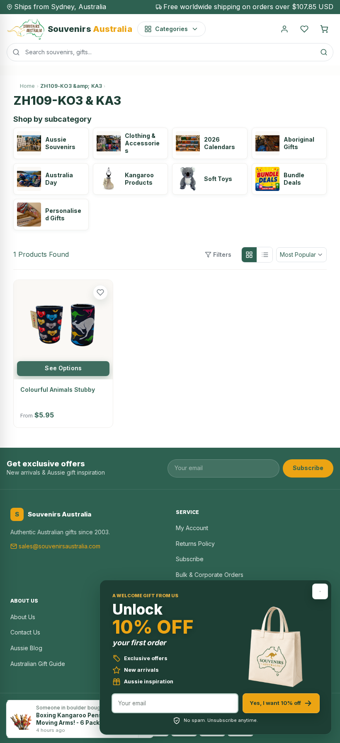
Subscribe (308, 467)
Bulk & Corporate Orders (209, 574)
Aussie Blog (26, 647)
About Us (22, 616)
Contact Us (25, 632)
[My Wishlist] (304, 29)
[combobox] (170, 52)
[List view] (264, 254)
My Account (192, 527)
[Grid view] (249, 254)
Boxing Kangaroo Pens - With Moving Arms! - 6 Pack (78, 719)
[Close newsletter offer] (320, 591)
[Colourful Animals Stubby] (63, 329)
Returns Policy (195, 543)
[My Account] (284, 29)
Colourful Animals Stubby (57, 389)
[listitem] (51, 143)
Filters (222, 254)
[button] (100, 292)
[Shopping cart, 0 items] (324, 29)
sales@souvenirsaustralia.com (59, 546)
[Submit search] (324, 52)
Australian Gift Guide (37, 663)
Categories (171, 28)
